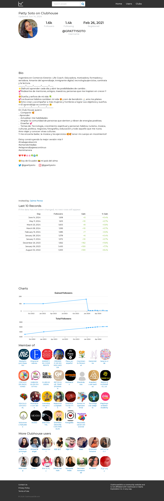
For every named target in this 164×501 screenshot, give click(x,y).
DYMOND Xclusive (93, 450)
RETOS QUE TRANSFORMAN (57, 385)
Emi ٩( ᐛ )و (46, 469)
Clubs (139, 4)
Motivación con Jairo (34, 405)
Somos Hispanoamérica (81, 405)
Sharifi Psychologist (23, 451)
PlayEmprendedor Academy (104, 405)
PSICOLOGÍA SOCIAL (22, 405)
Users (129, 4)
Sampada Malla (69, 469)
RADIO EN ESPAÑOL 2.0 (104, 384)
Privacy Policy (24, 488)
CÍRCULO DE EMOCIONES (23, 384)
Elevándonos (81, 383)
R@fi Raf (69, 449)
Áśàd (81, 449)
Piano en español (69, 362)
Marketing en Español (23, 363)
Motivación (69, 383)
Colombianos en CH (46, 405)
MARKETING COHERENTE (46, 363)
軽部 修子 (57, 449)
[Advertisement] (63, 55)
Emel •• (34, 468)
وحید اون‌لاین (104, 469)
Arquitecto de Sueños (93, 384)
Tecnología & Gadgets (93, 405)
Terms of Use (23, 491)
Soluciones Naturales (23, 425)
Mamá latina (93, 362)
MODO (34, 423)
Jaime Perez (36, 201)
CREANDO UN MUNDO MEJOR (58, 364)
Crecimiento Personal (81, 363)
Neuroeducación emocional (81, 425)
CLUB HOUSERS (46, 383)
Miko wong (23, 469)
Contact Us (22, 485)
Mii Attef (92, 468)
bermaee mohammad (81, 470)
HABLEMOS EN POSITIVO (34, 384)
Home (119, 4)
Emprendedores (34, 362)
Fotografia (69, 423)
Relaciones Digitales (58, 405)
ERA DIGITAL (46, 424)
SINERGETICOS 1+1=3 (69, 405)
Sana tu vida (104, 362)
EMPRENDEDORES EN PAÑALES (58, 426)
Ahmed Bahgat (34, 450)
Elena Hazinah (58, 469)
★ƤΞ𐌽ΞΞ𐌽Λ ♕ (104, 450)
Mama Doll (46, 450)
